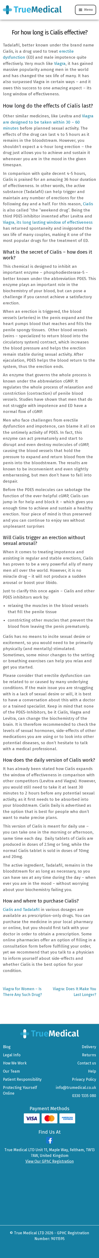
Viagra (60, 63)
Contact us (86, 1063)
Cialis (88, 203)
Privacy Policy (84, 1079)
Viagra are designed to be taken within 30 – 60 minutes (48, 122)
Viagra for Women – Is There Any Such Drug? (22, 991)
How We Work (15, 1063)
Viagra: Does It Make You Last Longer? (74, 991)
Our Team (11, 1071)
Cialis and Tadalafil (21, 909)
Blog (7, 1047)
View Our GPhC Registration (49, 1161)
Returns (89, 1055)
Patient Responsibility (22, 1079)
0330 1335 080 (84, 1095)
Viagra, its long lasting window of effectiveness (48, 222)
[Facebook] (49, 1142)
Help (92, 1071)
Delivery (89, 1047)
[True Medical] (49, 1033)
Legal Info (11, 1055)
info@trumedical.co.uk (76, 1087)
